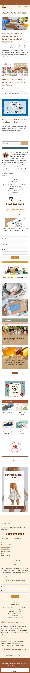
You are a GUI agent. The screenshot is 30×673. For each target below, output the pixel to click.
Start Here (4, 542)
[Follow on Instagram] (6, 204)
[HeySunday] (15, 315)
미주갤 (15, 460)
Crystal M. (13, 342)
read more (5, 175)
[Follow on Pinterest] (11, 204)
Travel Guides (5, 549)
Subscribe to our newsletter (9, 228)
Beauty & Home (5, 551)
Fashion (6, 324)
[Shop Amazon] (23, 204)
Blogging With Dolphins (8, 412)
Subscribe (15, 257)
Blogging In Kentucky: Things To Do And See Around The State (8, 431)
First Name (5, 239)
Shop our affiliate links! (15, 214)
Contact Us (15, 192)
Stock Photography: (15, 649)
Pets (2, 553)
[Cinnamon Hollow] (4, 7)
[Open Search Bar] (20, 7)
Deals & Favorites (6, 555)
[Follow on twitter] (19, 204)
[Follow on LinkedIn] (21, 204)
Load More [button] (15, 372)
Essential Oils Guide (6, 545)
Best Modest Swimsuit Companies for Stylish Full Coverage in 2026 (15, 339)
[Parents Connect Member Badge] (15, 452)
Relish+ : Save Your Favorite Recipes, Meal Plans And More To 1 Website (14, 82)
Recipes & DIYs (5, 547)
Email (3, 250)
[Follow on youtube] (14, 204)
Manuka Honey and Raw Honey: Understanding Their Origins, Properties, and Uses (15, 362)
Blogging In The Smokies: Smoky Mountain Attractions (22, 431)
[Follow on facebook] (16, 204)
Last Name (5, 244)
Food (5, 349)
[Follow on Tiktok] (9, 204)
